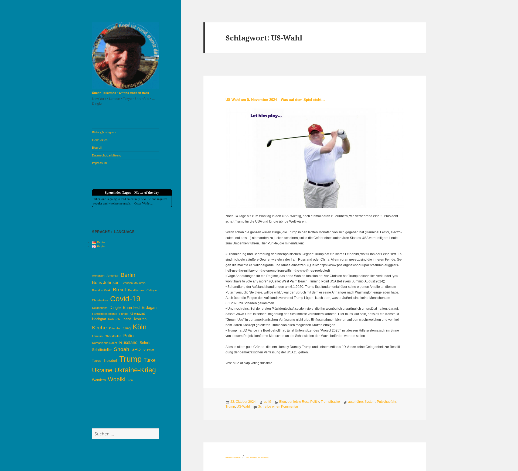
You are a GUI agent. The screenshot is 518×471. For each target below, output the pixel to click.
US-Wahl (243, 406)
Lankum (97, 336)
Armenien (98, 275)
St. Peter (148, 349)
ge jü (267, 402)
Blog (282, 402)
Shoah (121, 349)
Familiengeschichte (104, 313)
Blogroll (96, 147)
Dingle (115, 307)
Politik (314, 402)
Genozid (137, 313)
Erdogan (149, 307)
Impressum (99, 163)
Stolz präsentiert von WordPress (257, 457)
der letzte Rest (298, 402)
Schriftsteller (102, 350)
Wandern (99, 380)
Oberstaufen (113, 336)
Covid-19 (125, 299)
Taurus (96, 360)
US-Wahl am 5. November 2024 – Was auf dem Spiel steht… (275, 100)
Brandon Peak (101, 290)
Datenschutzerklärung (106, 155)
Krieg (126, 328)
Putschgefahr (386, 402)
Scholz (145, 343)
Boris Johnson (106, 282)
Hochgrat (99, 319)
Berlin (128, 275)
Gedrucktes (100, 140)
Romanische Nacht (104, 342)
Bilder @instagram (104, 132)
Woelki (116, 379)
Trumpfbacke (330, 402)
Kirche (99, 327)
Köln (139, 327)
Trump (130, 358)
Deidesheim (99, 307)
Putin (128, 335)
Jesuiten (139, 319)
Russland (128, 342)
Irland (126, 319)
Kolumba (114, 328)
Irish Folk (114, 319)
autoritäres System (361, 402)
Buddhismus (136, 290)
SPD (136, 349)
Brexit (119, 289)
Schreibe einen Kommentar (278, 406)
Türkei (150, 360)
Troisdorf (110, 361)
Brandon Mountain (133, 283)
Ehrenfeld (131, 307)
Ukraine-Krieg (135, 370)
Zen (130, 380)
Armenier (112, 275)
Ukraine (102, 370)
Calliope (151, 290)
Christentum (100, 300)
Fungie (123, 313)
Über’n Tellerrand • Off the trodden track (120, 92)
